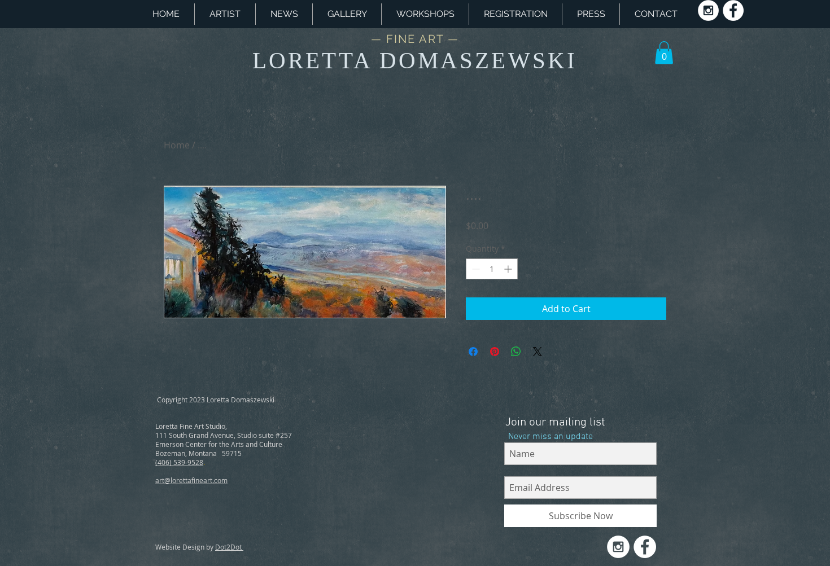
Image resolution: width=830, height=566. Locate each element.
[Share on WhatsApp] (516, 351)
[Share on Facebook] (473, 351)
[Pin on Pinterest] (494, 351)
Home (177, 145)
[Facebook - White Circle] (733, 10)
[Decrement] (475, 269)
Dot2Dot (229, 546)
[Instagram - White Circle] (708, 10)
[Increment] (509, 269)
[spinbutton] (492, 269)
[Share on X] (537, 351)
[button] (425, 14)
